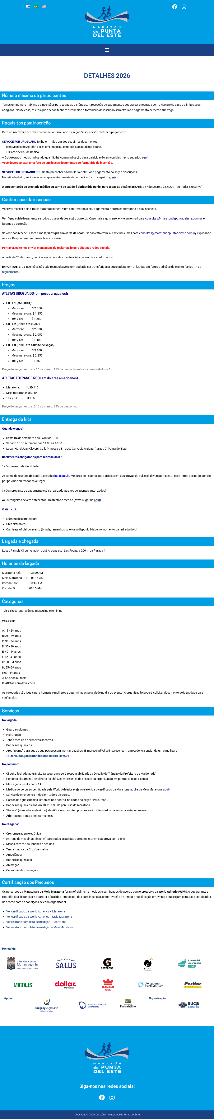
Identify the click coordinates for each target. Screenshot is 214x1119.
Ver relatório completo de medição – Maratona (36, 922)
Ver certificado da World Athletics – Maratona (35, 911)
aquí (112, 177)
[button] (107, 50)
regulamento (10, 272)
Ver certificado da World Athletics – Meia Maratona (39, 916)
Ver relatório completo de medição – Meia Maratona (39, 927)
